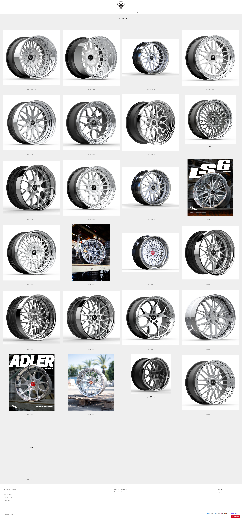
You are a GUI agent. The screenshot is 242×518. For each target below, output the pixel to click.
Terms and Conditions (118, 491)
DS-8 (210, 88)
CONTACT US (143, 12)
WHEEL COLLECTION (106, 12)
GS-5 (91, 153)
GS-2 (91, 218)
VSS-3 (150, 153)
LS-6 (210, 218)
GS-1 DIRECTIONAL (151, 218)
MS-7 (31, 218)
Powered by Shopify (9, 514)
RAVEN (31, 153)
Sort (236, 24)
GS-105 (91, 88)
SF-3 (210, 146)
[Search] (235, 5)
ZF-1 (151, 283)
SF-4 (32, 283)
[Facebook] (216, 492)
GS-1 (151, 88)
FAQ (137, 12)
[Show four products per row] (4, 24)
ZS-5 (151, 396)
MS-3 (31, 88)
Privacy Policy (117, 494)
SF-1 (32, 477)
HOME (96, 12)
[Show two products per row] (2, 24)
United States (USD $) (10, 510)
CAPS (131, 12)
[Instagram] (219, 492)
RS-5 (91, 283)
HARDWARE (125, 12)
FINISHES (116, 12)
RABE (210, 283)
